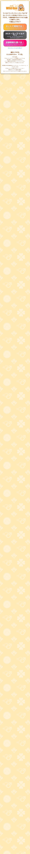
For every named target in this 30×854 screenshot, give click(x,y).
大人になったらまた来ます (15, 48)
